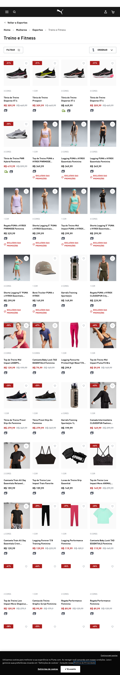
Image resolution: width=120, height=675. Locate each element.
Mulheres (21, 29)
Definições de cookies (48, 669)
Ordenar (102, 49)
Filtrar (10, 49)
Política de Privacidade (84, 663)
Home (7, 29)
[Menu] (7, 12)
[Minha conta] (105, 12)
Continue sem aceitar (109, 655)
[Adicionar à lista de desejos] (26, 63)
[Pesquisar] (14, 12)
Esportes (37, 29)
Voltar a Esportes (17, 22)
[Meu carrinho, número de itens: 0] (113, 12)
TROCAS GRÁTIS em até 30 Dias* (60, 4)
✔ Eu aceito (70, 669)
